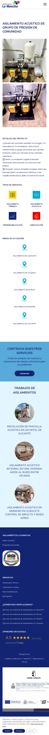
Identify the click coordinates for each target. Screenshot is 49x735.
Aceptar (7, 731)
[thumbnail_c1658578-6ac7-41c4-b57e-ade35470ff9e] (24, 105)
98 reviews (36, 638)
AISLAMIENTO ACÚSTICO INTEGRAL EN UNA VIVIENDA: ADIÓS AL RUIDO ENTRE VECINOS (24, 470)
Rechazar (19, 731)
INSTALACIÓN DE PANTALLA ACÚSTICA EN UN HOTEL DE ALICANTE (24, 430)
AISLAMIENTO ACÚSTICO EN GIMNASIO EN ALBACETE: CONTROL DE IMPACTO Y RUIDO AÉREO (24, 513)
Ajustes (31, 731)
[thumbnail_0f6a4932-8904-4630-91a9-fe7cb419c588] (24, 60)
